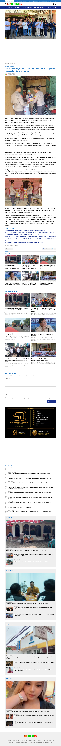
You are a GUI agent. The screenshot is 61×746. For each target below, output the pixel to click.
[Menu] (6, 4)
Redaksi (9, 740)
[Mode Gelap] (53, 4)
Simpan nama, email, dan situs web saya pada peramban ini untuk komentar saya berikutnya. (28, 398)
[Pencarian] (55, 4)
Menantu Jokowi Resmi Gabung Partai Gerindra (19, 507)
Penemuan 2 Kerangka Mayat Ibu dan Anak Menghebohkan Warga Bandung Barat (28, 482)
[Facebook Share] (43, 249)
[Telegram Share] (52, 249)
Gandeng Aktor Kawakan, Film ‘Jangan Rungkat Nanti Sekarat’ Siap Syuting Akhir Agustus (28, 711)
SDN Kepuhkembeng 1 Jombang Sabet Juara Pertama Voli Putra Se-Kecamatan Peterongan (34, 615)
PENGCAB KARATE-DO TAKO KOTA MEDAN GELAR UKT (21, 469)
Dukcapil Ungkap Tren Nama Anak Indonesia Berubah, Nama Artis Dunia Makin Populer (33, 723)
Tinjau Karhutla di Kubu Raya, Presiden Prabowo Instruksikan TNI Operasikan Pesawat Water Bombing (30, 236)
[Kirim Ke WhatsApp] (55, 249)
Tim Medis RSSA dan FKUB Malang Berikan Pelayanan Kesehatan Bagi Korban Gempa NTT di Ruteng (29, 232)
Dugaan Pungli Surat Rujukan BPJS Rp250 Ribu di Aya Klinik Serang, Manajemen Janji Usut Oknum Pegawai (30, 657)
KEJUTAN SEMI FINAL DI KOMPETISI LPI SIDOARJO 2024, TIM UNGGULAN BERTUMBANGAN (29, 511)
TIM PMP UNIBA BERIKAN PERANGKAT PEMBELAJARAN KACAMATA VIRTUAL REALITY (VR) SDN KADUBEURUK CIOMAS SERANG (30, 488)
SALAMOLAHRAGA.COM (12, 73)
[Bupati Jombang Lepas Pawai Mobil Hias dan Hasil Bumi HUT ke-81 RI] (48, 259)
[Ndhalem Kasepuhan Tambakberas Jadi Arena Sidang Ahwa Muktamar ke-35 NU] (13, 259)
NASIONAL (7, 66)
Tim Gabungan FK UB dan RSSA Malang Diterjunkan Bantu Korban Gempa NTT (24, 242)
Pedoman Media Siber (29, 740)
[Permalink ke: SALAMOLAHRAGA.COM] (6, 74)
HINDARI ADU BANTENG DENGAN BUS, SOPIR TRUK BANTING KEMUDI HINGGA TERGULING (29, 502)
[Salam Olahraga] (14, 4)
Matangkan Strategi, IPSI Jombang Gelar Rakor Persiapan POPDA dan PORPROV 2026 (27, 603)
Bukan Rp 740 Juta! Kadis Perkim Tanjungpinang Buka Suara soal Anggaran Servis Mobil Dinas (33, 669)
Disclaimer (39, 740)
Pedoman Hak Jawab (49, 740)
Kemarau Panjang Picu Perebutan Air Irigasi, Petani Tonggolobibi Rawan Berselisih (34, 662)
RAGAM (12, 66)
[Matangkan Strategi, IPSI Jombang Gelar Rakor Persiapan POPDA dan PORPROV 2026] (30, 587)
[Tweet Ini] (46, 249)
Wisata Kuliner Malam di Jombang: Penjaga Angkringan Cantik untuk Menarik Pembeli (29, 473)
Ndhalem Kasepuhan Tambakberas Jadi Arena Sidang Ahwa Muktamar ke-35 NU (25, 230)
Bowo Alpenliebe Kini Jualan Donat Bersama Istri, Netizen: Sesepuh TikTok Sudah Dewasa (34, 716)
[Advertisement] (30, 51)
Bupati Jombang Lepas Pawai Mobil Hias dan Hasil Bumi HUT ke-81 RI (22, 234)
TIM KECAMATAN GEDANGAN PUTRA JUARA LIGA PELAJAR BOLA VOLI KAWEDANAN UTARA (30, 478)
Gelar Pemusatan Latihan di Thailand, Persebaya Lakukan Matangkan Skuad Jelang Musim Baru (33, 608)
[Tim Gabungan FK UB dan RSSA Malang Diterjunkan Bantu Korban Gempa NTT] (48, 275)
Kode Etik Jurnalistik (18, 740)
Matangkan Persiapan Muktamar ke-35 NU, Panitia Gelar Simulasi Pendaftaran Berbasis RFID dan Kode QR (30, 239)
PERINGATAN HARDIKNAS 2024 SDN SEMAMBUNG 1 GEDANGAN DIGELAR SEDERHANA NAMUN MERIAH (30, 498)
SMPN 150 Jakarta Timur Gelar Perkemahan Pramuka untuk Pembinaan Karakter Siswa (29, 492)
